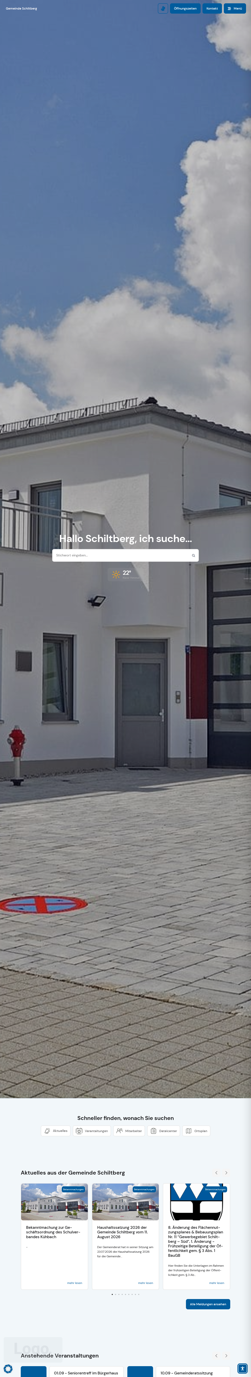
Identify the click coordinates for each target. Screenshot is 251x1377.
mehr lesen (74, 1283)
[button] (125, 574)
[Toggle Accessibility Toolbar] (242, 1368)
